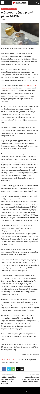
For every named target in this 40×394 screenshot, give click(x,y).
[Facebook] (4, 369)
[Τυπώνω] (22, 369)
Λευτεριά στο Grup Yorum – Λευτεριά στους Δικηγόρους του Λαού (30, 379)
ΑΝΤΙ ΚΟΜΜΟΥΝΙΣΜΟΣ (11, 7)
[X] (9, 369)
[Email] (18, 369)
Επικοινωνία (20, 389)
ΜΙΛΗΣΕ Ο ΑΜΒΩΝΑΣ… (9, 360)
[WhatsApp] (13, 369)
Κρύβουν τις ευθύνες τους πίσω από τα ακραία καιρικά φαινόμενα (8, 380)
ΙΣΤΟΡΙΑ (3, 8)
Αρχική (2, 7)
